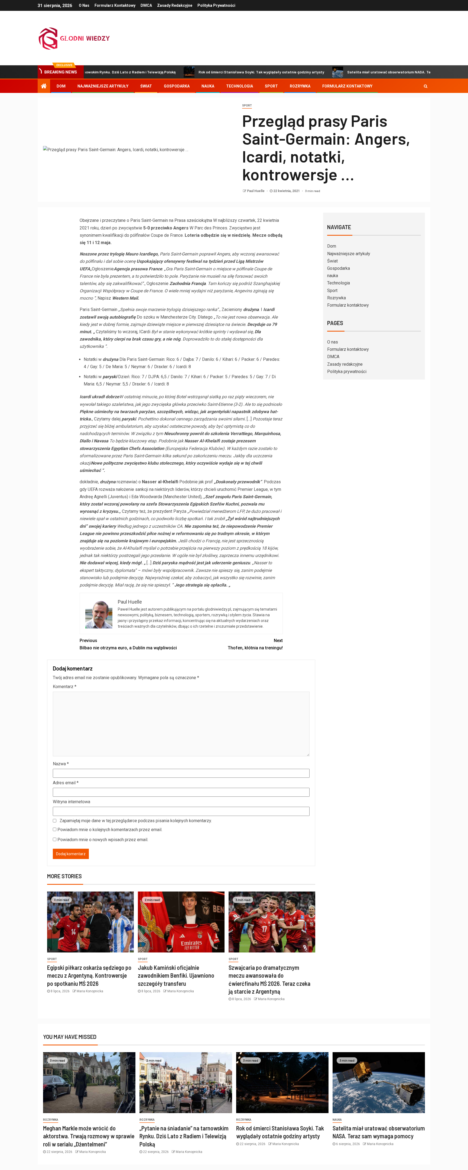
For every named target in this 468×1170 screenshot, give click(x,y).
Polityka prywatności (216, 5)
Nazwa (61, 763)
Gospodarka (177, 86)
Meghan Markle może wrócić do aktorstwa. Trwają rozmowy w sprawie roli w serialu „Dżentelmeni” (88, 1136)
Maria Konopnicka (90, 991)
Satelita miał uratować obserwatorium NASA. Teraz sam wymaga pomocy (372, 72)
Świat (146, 86)
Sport (271, 86)
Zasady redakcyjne (174, 5)
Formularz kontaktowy (115, 5)
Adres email (66, 782)
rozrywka (50, 1119)
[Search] (425, 86)
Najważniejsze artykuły (102, 86)
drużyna (251, 309)
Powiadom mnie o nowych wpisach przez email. (102, 839)
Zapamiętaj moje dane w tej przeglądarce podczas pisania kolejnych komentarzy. (136, 820)
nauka (208, 86)
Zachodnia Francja (188, 283)
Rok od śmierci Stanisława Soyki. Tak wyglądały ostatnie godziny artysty (223, 72)
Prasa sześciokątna (193, 220)
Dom (61, 86)
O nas (84, 5)
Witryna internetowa (71, 801)
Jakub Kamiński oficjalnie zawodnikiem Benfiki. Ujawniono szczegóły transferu (176, 975)
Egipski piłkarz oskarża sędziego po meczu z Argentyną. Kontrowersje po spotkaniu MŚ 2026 (89, 975)
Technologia (239, 86)
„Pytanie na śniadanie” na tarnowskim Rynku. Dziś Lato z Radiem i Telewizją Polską (184, 1136)
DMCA (146, 5)
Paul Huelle (256, 191)
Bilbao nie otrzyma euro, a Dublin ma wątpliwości (128, 644)
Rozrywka (300, 86)
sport (247, 105)
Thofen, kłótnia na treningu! (255, 644)
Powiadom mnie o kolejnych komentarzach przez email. (109, 829)
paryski (110, 376)
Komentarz (64, 686)
